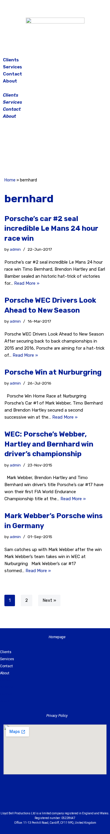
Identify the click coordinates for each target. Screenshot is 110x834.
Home (10, 180)
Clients (11, 60)
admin (15, 249)
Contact (12, 74)
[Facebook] (40, 149)
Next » (49, 600)
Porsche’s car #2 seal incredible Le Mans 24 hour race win (51, 228)
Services (12, 67)
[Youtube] (87, 798)
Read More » (26, 283)
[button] (55, 88)
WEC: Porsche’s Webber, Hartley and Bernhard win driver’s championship (48, 444)
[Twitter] (69, 149)
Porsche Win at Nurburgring (52, 372)
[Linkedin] (71, 798)
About (10, 81)
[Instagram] (55, 149)
